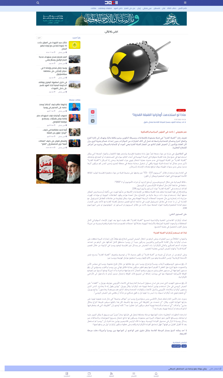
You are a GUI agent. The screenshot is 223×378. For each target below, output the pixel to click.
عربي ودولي (147, 8)
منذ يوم (51, 63)
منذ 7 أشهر (50, 111)
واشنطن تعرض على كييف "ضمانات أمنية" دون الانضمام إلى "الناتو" (53, 142)
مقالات (93, 8)
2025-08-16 (50, 148)
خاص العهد (118, 8)
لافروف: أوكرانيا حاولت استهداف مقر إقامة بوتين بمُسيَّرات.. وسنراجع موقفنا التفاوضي (52, 118)
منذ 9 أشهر (50, 136)
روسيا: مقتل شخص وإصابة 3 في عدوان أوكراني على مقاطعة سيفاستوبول (54, 71)
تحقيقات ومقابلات (105, 8)
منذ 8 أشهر (50, 125)
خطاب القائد (171, 8)
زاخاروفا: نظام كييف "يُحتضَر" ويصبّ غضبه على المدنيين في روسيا (53, 106)
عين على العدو (129, 8)
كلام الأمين (182, 8)
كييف (184, 346)
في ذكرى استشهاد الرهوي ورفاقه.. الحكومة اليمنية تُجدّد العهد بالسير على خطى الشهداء (52, 85)
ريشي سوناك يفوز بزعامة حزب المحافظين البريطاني (187, 368)
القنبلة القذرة (176, 346)
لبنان (163, 8)
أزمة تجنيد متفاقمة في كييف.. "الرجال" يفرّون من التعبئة (55, 131)
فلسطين (157, 8)
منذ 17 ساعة (50, 52)
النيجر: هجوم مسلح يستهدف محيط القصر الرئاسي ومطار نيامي (53, 58)
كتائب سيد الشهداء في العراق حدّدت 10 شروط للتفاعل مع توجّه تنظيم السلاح (52, 45)
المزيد (39, 37)
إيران (139, 8)
